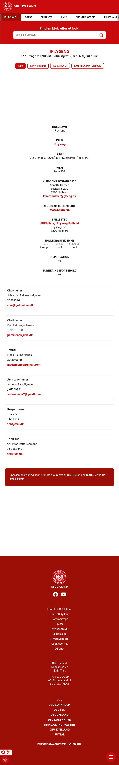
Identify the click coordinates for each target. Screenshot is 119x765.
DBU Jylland (59, 715)
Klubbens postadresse (59, 181)
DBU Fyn (59, 710)
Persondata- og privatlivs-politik (59, 744)
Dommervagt (59, 619)
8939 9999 (17, 479)
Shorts (59, 244)
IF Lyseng (59, 144)
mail (89, 475)
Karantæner (60, 66)
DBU (59, 700)
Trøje (45, 244)
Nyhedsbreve (59, 629)
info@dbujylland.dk (59, 680)
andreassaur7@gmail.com (24, 394)
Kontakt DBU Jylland (59, 609)
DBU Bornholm (59, 705)
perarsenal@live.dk (20, 335)
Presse (60, 624)
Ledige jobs (59, 634)
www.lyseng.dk (59, 210)
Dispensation (59, 257)
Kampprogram (38, 66)
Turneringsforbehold (59, 271)
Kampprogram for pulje (87, 66)
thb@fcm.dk (15, 424)
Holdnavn (59, 127)
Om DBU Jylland (59, 614)
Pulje (59, 168)
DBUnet (59, 649)
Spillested (59, 220)
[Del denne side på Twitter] (9, 752)
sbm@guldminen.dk (20, 305)
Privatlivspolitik (59, 639)
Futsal (59, 734)
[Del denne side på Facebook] (3, 752)
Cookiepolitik (59, 644)
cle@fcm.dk (14, 454)
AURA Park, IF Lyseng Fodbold (59, 223)
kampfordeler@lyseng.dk (59, 196)
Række (59, 154)
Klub (59, 140)
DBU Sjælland (59, 730)
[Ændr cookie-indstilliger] (5, 759)
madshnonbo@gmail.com (23, 365)
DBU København (59, 720)
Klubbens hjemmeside (59, 206)
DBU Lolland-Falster (59, 725)
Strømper (74, 244)
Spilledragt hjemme (60, 241)
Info (20, 66)
